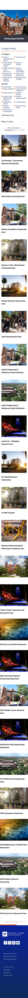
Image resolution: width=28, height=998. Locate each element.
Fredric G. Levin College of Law (20, 74)
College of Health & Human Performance (8, 69)
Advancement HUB (9, 954)
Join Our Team (8, 967)
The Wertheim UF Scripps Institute (7, 110)
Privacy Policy (7, 975)
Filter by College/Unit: (14, 128)
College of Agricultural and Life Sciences (8, 58)
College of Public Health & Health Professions (7, 98)
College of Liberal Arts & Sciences (7, 74)
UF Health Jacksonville (6, 106)
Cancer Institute (7, 87)
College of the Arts (21, 57)
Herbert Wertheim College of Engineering (8, 79)
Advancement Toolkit (10, 956)
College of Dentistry (21, 87)
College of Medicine (8, 89)
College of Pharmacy (18, 93)
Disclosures (7, 972)
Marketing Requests (9, 959)
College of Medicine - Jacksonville (21, 89)
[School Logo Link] (13, 934)
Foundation (7, 970)
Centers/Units (7, 115)
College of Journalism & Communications (20, 69)
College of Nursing (8, 92)
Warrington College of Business (21, 78)
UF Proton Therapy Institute (21, 106)
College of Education (18, 63)
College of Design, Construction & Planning (8, 64)
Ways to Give (7, 121)
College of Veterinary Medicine (21, 97)
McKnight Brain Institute (7, 102)
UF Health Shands (20, 102)
